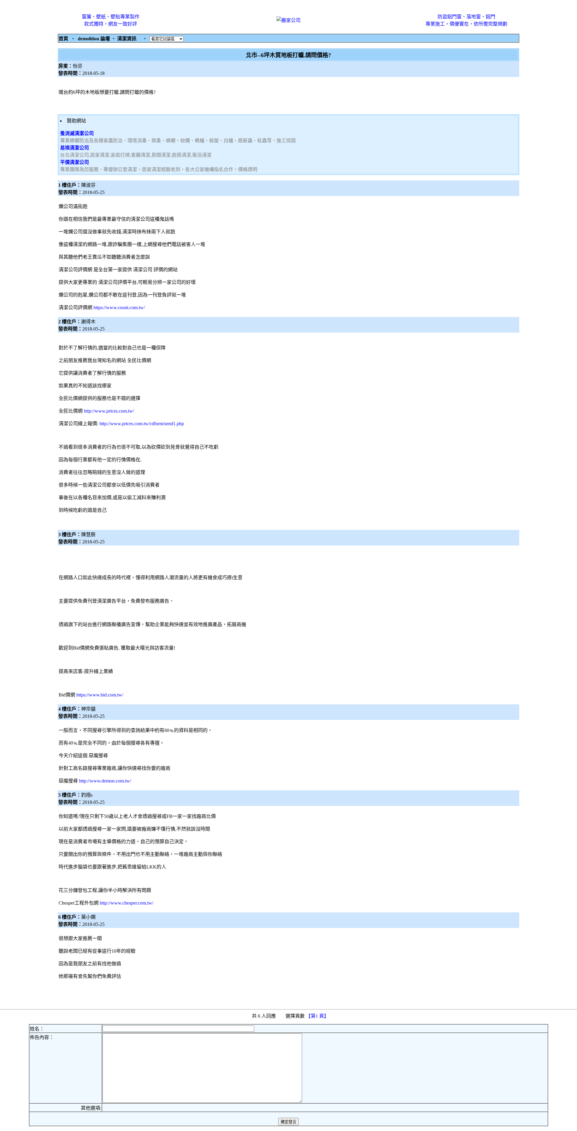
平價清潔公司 (74, 162)
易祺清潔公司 (74, 147)
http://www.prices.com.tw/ (109, 410)
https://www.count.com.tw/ (119, 307)
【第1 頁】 (318, 1016)
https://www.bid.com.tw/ (99, 694)
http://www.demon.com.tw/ (105, 780)
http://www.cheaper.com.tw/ (126, 902)
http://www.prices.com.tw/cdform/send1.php (141, 423)
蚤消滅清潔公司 (77, 133)
